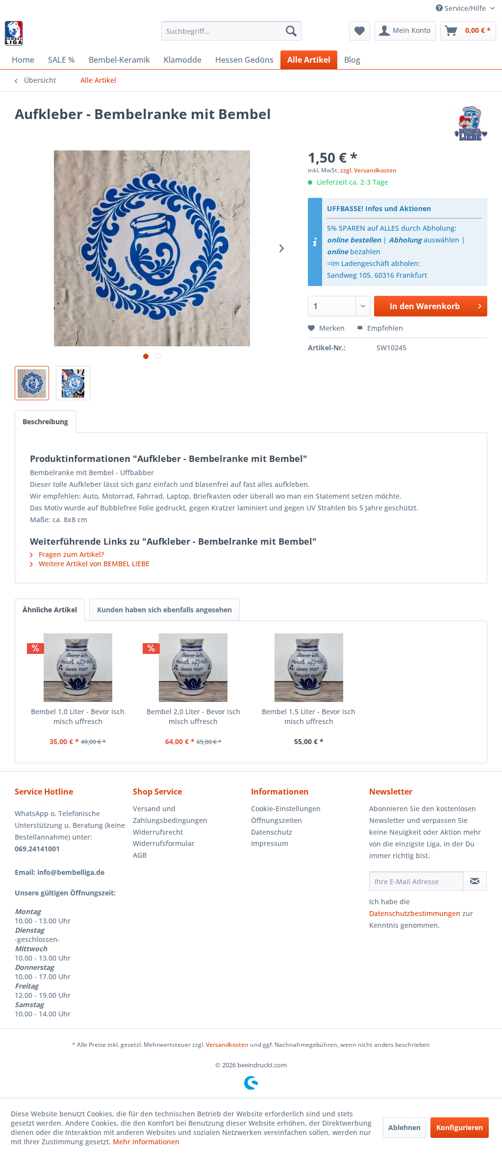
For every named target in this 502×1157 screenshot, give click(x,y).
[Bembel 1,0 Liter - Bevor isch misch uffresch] (77, 667)
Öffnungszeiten (276, 820)
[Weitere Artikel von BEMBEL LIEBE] (470, 123)
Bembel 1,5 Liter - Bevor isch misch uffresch (308, 716)
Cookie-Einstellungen (286, 808)
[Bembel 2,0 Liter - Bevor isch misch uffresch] (193, 667)
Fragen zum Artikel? (70, 554)
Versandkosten (227, 1044)
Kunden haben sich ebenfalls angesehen (164, 609)
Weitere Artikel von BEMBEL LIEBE (93, 563)
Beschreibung (45, 421)
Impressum (269, 843)
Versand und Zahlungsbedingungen (170, 814)
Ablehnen (404, 1127)
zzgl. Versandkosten (368, 170)
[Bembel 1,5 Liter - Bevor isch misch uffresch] (308, 667)
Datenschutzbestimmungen (414, 913)
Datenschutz (271, 832)
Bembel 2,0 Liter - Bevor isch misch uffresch (193, 716)
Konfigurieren (459, 1127)
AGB (140, 855)
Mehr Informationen (146, 1141)
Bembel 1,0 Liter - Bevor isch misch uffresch (78, 716)
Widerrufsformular (164, 843)
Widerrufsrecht (158, 832)
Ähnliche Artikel (50, 609)
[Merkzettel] (359, 31)
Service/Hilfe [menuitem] (465, 8)
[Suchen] (291, 31)
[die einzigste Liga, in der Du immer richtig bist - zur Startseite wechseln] (14, 33)
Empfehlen (384, 328)
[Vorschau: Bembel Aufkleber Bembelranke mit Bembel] (32, 383)
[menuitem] (231, 31)
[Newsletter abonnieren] (475, 881)
